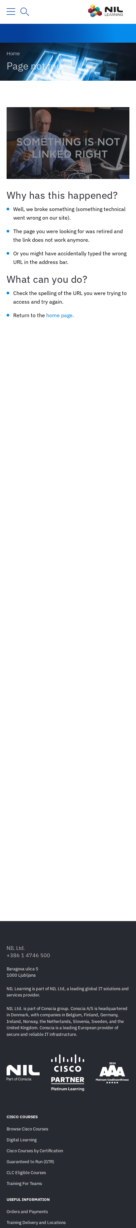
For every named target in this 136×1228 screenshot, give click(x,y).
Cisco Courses (22, 1116)
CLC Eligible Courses (26, 1172)
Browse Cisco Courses (27, 1129)
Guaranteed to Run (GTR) (30, 1161)
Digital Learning (22, 1140)
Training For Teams (24, 1183)
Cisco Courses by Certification (35, 1151)
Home (13, 53)
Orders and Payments (27, 1211)
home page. (60, 315)
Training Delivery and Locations (36, 1222)
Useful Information (28, 1199)
